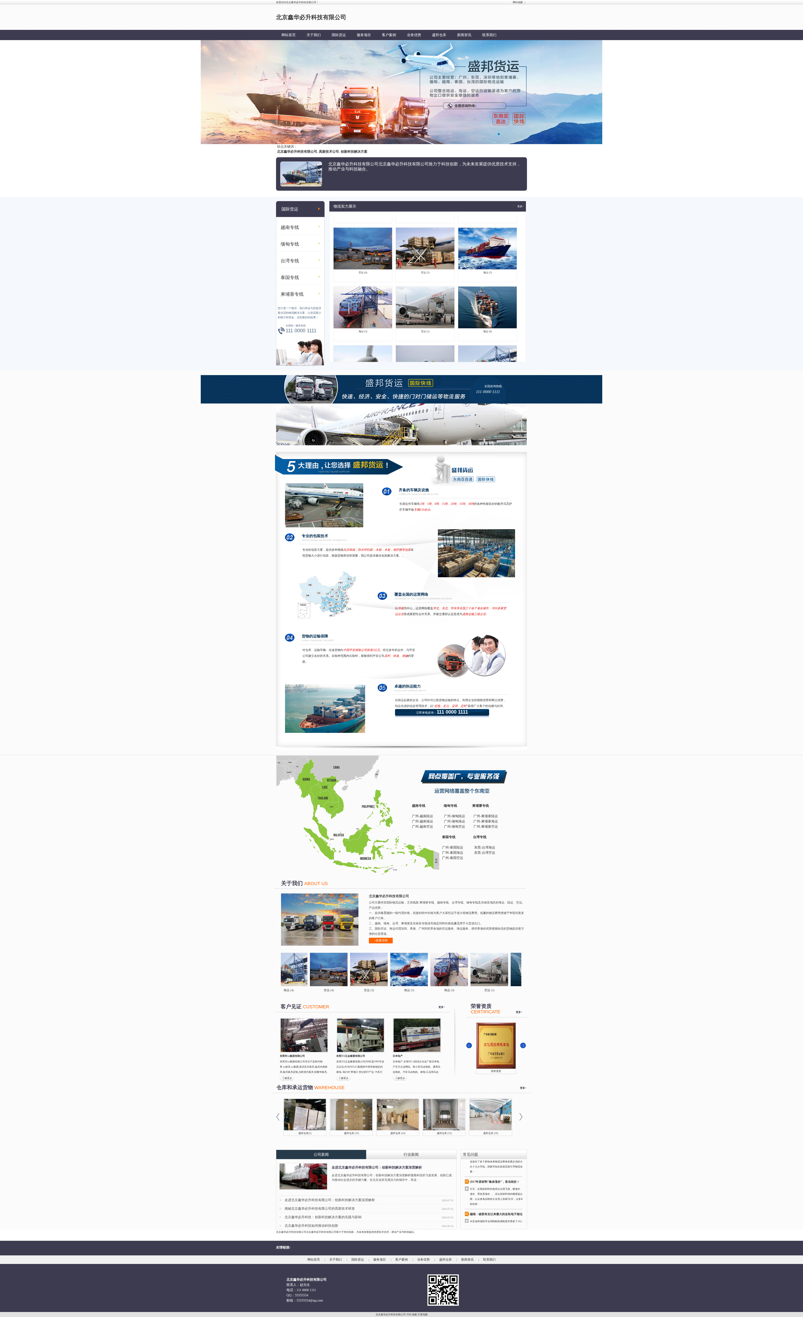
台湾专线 (290, 260)
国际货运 (339, 35)
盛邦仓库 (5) (351, 1133)
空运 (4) (363, 225)
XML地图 (411, 1314)
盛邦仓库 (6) (305, 1133)
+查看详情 (380, 940)
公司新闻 (321, 1154)
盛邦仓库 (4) (398, 1133)
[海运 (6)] (437, 969)
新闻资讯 (464, 35)
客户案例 (389, 35)
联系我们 (489, 35)
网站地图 (518, 2)
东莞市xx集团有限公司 (292, 1055)
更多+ (520, 206)
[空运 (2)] (517, 969)
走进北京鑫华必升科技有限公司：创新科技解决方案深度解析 (377, 1167)
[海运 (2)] (477, 969)
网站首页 (288, 35)
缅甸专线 (290, 244)
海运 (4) (487, 342)
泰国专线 (290, 277)
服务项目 (364, 35)
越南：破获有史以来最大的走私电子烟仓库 (498, 1166)
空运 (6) (363, 342)
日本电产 (398, 1055)
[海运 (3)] (357, 969)
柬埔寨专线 (292, 294)
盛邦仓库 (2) (490, 1133)
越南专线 (290, 227)
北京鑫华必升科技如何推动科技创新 (311, 1225)
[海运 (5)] (317, 969)
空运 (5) (425, 342)
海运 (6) (487, 284)
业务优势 (414, 35)
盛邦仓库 (439, 35)
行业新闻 (411, 1154)
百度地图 (423, 1314)
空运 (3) (425, 225)
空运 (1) (425, 284)
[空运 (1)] (397, 969)
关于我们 (314, 35)
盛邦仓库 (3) (444, 1133)
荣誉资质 (477, 1071)
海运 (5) (487, 225)
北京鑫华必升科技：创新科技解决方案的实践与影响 (323, 1217)
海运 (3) (363, 284)
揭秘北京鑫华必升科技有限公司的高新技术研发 (320, 1208)
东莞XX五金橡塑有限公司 (350, 1055)
